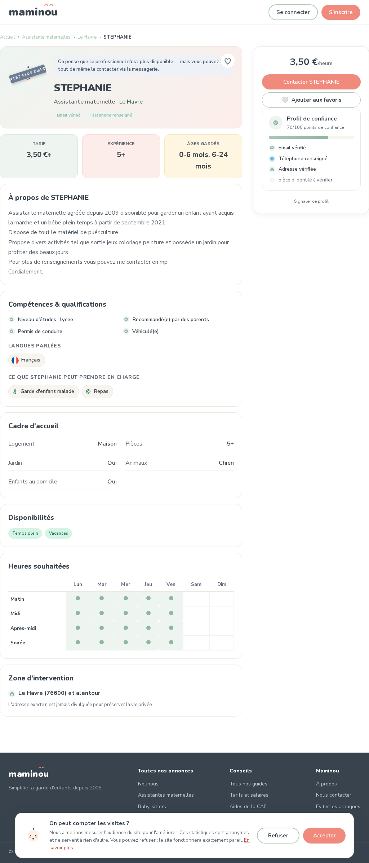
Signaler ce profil (311, 201)
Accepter (324, 835)
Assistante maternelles (46, 37)
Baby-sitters (152, 806)
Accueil (7, 37)
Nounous (148, 783)
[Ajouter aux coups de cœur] (227, 60)
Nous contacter (333, 795)
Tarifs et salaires (249, 795)
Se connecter (293, 12)
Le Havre (87, 37)
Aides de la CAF (248, 806)
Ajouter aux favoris (311, 100)
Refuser (278, 835)
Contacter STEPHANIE (311, 82)
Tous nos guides (248, 783)
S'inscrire (341, 12)
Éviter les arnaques (338, 806)
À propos (326, 783)
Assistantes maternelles (166, 795)
